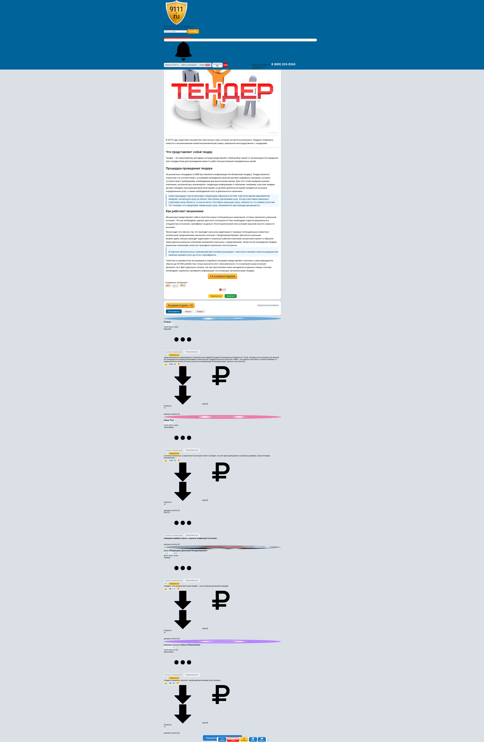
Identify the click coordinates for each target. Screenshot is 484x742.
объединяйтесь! (187, 26)
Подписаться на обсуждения (268, 305)
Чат (165, 355)
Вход (166, 61)
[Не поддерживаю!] (179, 364)
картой (205, 404)
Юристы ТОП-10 (171, 65)
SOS (225, 65)
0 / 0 (224, 290)
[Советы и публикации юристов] (176, 12)
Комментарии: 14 (180, 305)
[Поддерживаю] (166, 364)
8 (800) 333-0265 (283, 64)
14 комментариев (222, 276)
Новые (188, 311)
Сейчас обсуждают (189, 65)
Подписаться (215, 296)
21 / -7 (175, 286)
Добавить (244, 740)
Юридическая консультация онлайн (179, 28)
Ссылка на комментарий (173, 352)
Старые (200, 311)
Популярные (173, 311)
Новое (204, 65)
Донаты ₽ (231, 296)
